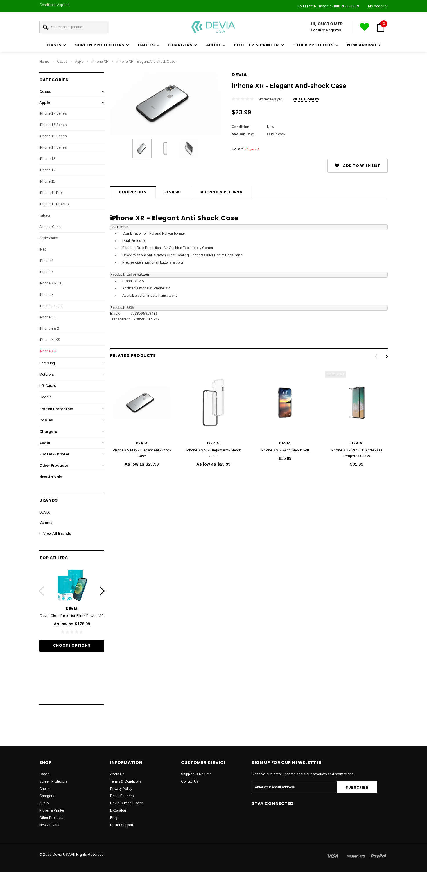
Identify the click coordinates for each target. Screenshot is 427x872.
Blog (113, 818)
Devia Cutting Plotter (126, 803)
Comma (45, 522)
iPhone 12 (47, 170)
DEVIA (44, 512)
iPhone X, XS (49, 340)
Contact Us (189, 781)
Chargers (48, 431)
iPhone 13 (47, 159)
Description (133, 192)
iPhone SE (47, 317)
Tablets (44, 215)
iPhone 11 (47, 181)
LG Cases (47, 386)
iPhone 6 (46, 261)
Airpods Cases (50, 227)
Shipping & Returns (221, 192)
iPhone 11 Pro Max (54, 204)
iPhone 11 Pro (50, 193)
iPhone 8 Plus (50, 306)
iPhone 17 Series (53, 113)
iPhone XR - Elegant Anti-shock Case (145, 62)
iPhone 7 (46, 272)
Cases (62, 62)
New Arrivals (363, 45)
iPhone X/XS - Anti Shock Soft (285, 450)
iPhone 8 (46, 295)
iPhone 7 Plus (50, 283)
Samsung (47, 363)
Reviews (173, 192)
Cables (46, 420)
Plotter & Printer (54, 454)
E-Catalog (118, 810)
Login (316, 30)
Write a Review (306, 99)
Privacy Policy (121, 789)
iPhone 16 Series (53, 125)
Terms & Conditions (125, 781)
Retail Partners (122, 796)
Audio (44, 442)
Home (44, 62)
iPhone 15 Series (53, 136)
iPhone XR (100, 62)
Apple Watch (49, 238)
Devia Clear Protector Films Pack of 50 (71, 616)
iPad (42, 249)
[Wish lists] (364, 27)
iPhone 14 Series (53, 147)
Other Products (53, 465)
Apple (79, 62)
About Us (117, 774)
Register (333, 30)
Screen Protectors (56, 408)
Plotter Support (121, 825)
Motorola (46, 374)
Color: (245, 149)
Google (45, 397)
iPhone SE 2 (49, 329)
